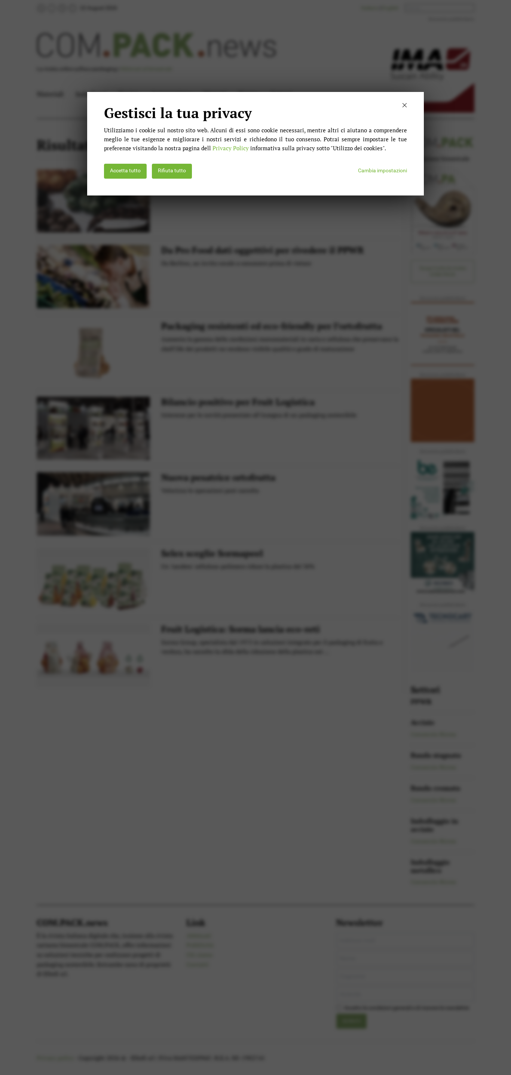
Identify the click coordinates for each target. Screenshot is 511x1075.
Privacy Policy (230, 148)
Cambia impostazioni (382, 170)
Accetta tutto (125, 170)
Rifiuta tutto (172, 170)
